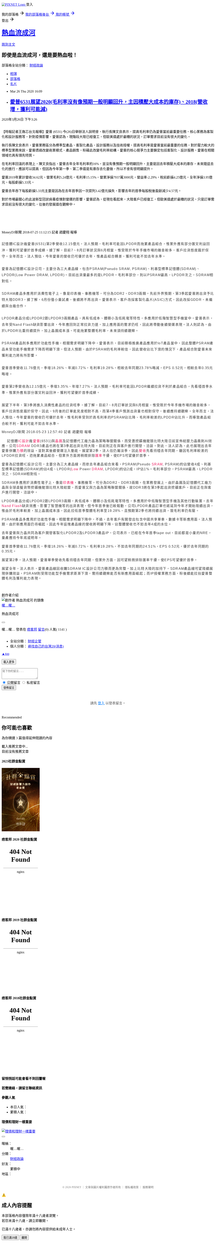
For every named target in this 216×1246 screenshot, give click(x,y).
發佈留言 (8, 687)
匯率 (99, 455)
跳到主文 (8, 44)
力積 (20, 451)
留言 (41, 629)
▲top (5, 654)
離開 (24, 1237)
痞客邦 (32, 629)
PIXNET (76, 1187)
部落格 (15, 79)
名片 (13, 84)
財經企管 (34, 641)
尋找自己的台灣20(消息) (46, 646)
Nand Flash (12, 506)
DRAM (97, 469)
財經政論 (36, 65)
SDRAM (23, 446)
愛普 (36, 441)
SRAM (157, 464)
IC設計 (23, 441)
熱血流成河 (18, 33)
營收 (142, 451)
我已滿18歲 (10, 1237)
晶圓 (58, 441)
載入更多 (8, 662)
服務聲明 (148, 1187)
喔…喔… (8, 605)
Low (74, 469)
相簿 (13, 74)
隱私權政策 (132, 1187)
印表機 (68, 482)
